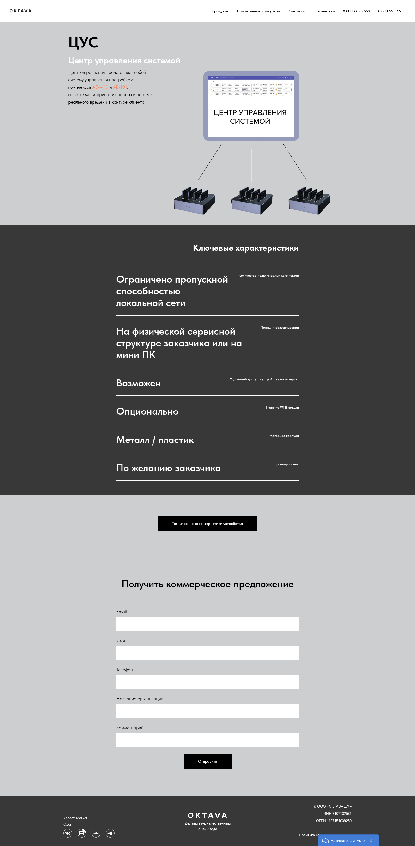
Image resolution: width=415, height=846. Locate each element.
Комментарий (130, 727)
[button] (348, 840)
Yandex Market (75, 818)
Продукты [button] (220, 11)
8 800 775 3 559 (356, 11)
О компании (324, 11)
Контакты (296, 11)
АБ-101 (120, 87)
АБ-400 (100, 87)
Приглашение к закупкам (258, 11)
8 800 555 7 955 (391, 11)
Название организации (139, 698)
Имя (120, 640)
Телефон (124, 669)
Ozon (67, 824)
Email (121, 611)
